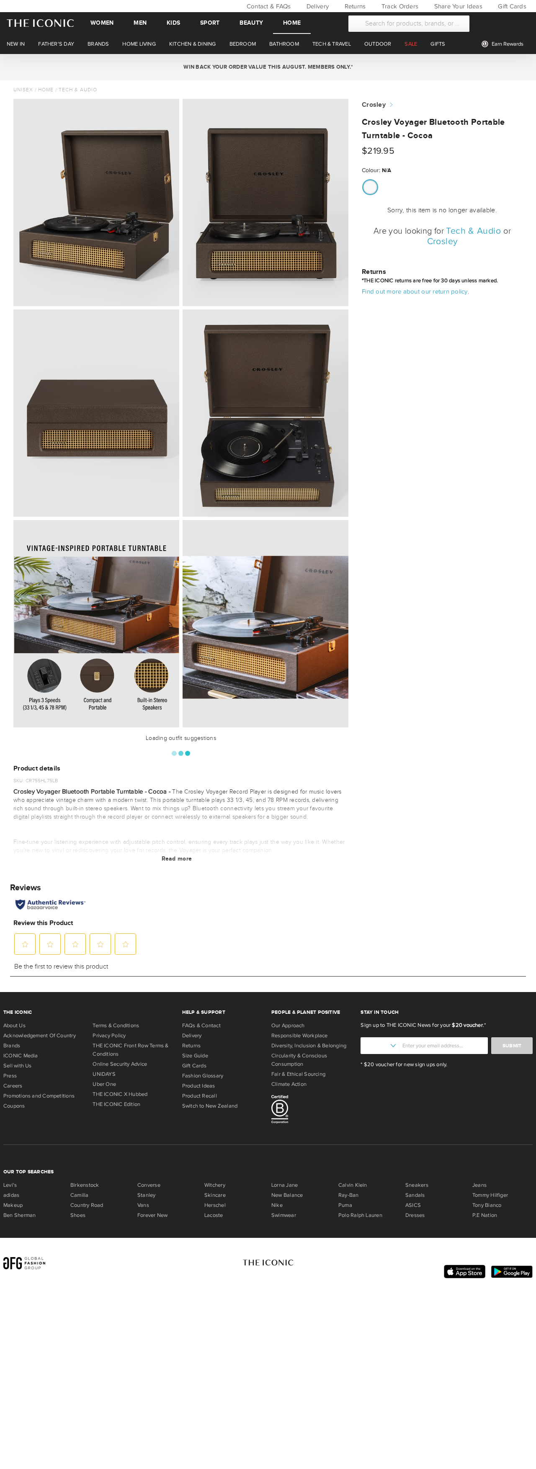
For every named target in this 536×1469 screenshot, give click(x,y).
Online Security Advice (120, 1064)
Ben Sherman (19, 1215)
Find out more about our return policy (415, 291)
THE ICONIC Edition (116, 1104)
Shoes (77, 1215)
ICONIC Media (20, 1056)
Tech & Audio (78, 90)
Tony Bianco (486, 1205)
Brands (11, 1046)
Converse (148, 1185)
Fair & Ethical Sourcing (298, 1074)
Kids (173, 22)
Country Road (86, 1205)
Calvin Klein (352, 1185)
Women (101, 22)
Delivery (317, 6)
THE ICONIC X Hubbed (120, 1094)
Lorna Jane (284, 1185)
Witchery (214, 1185)
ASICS (413, 1205)
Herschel (215, 1205)
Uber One (104, 1084)
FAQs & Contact (201, 1025)
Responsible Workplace (299, 1036)
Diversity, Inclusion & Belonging (308, 1046)
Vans (143, 1205)
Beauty (251, 22)
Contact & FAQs (268, 6)
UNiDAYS (104, 1074)
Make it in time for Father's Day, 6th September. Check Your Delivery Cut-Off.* (268, 67)
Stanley (146, 1195)
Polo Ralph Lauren (360, 1215)
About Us (14, 1025)
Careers (13, 1086)
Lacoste (213, 1215)
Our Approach (288, 1025)
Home (292, 22)
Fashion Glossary (203, 1076)
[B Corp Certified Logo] (312, 1110)
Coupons (14, 1106)
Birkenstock (84, 1185)
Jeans (479, 1185)
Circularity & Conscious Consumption (299, 1060)
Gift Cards (511, 6)
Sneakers (416, 1185)
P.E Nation (484, 1215)
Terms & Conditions (116, 1025)
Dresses (415, 1215)
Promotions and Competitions (39, 1096)
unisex (23, 90)
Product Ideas (198, 1086)
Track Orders (399, 6)
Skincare (215, 1195)
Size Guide (195, 1056)
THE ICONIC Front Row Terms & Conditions (130, 1050)
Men (140, 22)
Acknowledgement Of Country (39, 1036)
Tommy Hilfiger (490, 1195)
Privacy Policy (109, 1036)
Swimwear (283, 1215)
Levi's (10, 1185)
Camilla (79, 1195)
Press (10, 1076)
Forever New (152, 1215)
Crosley (374, 105)
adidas (11, 1195)
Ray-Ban (348, 1195)
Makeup (13, 1205)
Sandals (415, 1195)
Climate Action (289, 1084)
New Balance (287, 1195)
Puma (345, 1205)
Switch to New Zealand (210, 1106)
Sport (209, 22)
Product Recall (199, 1096)
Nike (277, 1205)
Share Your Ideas (457, 6)
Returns (354, 6)
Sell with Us (17, 1066)
